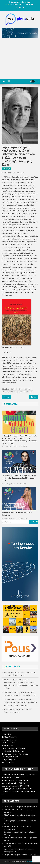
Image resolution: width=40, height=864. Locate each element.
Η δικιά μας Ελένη (9, 392)
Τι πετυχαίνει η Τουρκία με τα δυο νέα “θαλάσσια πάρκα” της (17, 710)
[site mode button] (32, 81)
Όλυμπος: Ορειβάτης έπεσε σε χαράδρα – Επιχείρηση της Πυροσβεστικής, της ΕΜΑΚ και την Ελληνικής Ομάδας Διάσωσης (20, 702)
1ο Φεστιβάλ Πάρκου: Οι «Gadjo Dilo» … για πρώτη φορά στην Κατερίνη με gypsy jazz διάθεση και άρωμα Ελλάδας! (34, 397)
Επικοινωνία (30, 4)
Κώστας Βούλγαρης (25, 392)
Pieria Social (20, 172)
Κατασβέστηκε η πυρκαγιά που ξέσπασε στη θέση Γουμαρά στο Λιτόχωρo (19, 673)
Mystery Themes (31, 861)
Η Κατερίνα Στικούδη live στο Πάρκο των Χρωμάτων (17, 514)
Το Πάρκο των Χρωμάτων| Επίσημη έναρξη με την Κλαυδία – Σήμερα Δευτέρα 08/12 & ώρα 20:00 (19, 478)
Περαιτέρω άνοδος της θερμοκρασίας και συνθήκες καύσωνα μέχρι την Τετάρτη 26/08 (20, 693)
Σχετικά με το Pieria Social (15, 4)
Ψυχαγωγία (6, 168)
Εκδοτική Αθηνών (24, 389)
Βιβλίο (13, 389)
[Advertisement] (20, 59)
